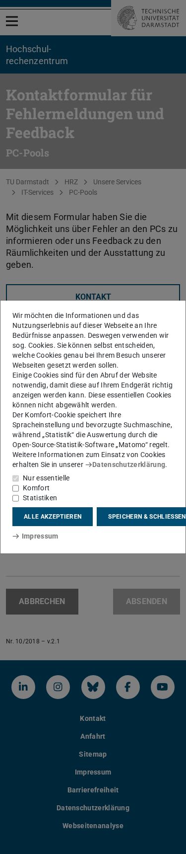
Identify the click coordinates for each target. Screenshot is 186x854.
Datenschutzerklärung (128, 464)
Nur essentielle (46, 478)
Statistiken (40, 498)
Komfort (36, 488)
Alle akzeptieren (52, 516)
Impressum (40, 536)
